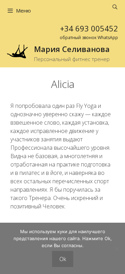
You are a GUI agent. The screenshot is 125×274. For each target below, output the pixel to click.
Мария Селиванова (72, 49)
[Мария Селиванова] (17, 51)
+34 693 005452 (89, 28)
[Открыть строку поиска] (115, 7)
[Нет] (116, 248)
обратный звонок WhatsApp (89, 37)
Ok (62, 259)
